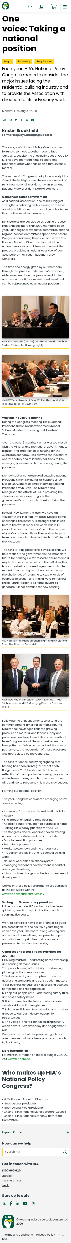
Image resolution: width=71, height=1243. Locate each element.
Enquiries (7, 1176)
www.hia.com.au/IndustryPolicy (23, 894)
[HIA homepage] (5, 6)
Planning (24, 61)
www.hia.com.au (19, 1059)
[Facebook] (12, 1203)
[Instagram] (34, 1203)
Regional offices (11, 1180)
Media (5, 1185)
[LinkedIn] (19, 1203)
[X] (5, 1203)
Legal (7, 61)
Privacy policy (45, 1235)
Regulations (44, 61)
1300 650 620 (11, 1171)
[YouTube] (26, 1203)
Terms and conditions (18, 1235)
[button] (41, 7)
